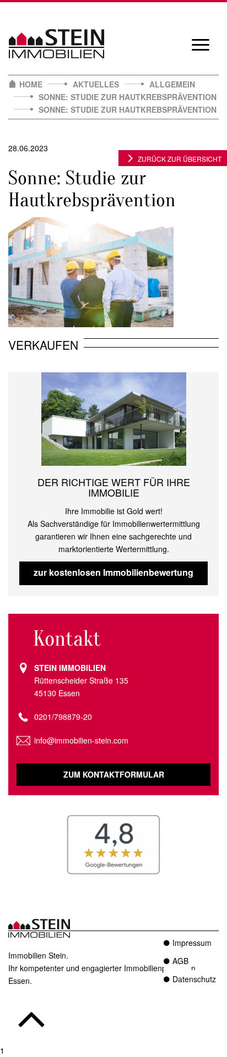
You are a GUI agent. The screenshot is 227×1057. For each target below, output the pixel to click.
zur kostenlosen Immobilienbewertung (113, 572)
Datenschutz (194, 978)
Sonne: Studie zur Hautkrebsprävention (128, 96)
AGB (180, 960)
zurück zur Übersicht (179, 158)
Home (30, 84)
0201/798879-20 (63, 716)
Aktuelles (96, 84)
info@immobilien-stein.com (81, 740)
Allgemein (172, 84)
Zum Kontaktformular (113, 774)
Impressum (192, 942)
